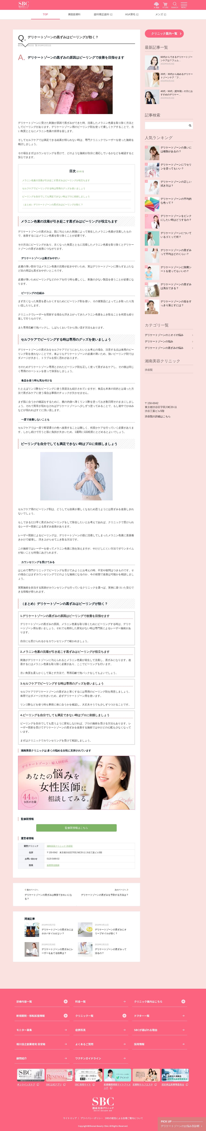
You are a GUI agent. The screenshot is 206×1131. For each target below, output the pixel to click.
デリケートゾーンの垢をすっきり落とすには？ (176, 303)
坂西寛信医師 (53, 865)
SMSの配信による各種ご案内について (124, 1118)
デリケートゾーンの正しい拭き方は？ (176, 183)
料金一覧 (80, 1001)
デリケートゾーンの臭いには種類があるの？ (176, 149)
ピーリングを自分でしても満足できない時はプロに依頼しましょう (56, 196)
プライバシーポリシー (91, 1118)
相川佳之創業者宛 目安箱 (30, 1044)
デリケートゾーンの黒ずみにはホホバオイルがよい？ (57, 931)
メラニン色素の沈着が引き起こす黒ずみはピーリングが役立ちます (56, 180)
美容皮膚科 (74, 14)
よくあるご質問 (84, 1044)
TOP (45, 14)
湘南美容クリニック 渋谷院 (60, 846)
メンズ (159, 14)
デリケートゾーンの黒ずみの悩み (164, 348)
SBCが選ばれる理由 (145, 1030)
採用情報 (139, 1044)
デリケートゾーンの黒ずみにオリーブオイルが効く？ (110, 931)
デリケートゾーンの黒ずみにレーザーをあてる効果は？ (57, 951)
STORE (165, 7)
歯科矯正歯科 (101, 14)
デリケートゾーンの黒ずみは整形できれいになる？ (48, 897)
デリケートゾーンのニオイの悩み (164, 335)
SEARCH (174, 7)
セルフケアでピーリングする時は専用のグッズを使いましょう (53, 188)
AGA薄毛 (130, 14)
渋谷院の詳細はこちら (158, 416)
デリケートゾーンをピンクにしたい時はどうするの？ (176, 218)
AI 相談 (156, 7)
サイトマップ (70, 1118)
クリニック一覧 (84, 1016)
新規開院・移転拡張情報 (30, 1016)
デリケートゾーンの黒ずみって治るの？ (110, 951)
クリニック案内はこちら (148, 1001)
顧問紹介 (21, 1058)
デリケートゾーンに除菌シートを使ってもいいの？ (176, 269)
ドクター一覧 (141, 1016)
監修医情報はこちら (76, 827)
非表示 (80, 171)
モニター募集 (24, 1030)
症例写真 (80, 1030)
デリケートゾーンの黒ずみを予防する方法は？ (104, 895)
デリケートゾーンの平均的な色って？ (176, 200)
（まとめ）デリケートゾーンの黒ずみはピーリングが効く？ (52, 204)
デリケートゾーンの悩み (159, 341)
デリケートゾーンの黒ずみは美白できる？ (176, 286)
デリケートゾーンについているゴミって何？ (176, 235)
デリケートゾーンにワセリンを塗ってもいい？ (176, 166)
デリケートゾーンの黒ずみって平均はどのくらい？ (176, 252)
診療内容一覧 (24, 1001)
